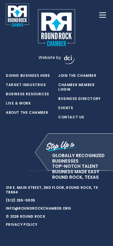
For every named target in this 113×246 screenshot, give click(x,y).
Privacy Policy (21, 224)
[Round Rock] (17, 15)
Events (65, 108)
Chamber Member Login (76, 87)
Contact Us (71, 117)
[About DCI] (69, 59)
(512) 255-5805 (20, 200)
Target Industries (26, 85)
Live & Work (18, 103)
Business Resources (27, 94)
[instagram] (20, 170)
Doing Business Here (28, 75)
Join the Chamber (77, 75)
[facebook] (9, 170)
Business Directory (79, 98)
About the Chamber (27, 112)
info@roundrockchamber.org (38, 208)
